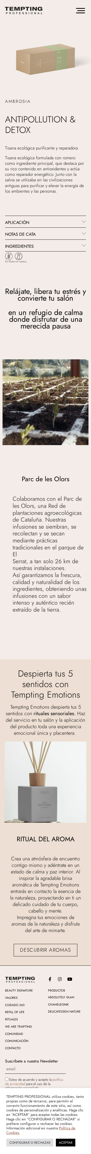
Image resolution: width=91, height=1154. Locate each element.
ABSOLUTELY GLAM (61, 997)
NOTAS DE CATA (20, 234)
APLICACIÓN (17, 222)
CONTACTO (12, 1048)
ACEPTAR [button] (65, 1142)
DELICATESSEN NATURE (64, 1011)
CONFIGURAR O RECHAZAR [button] (29, 1142)
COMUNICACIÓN (16, 1041)
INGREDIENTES (19, 246)
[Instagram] (59, 979)
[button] (45, 222)
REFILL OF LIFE (15, 1012)
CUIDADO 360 (15, 1005)
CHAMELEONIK (58, 1004)
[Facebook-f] (50, 979)
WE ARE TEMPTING (18, 1026)
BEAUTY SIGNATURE (19, 990)
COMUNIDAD (14, 1034)
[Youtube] (69, 979)
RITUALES (11, 1019)
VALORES (11, 998)
